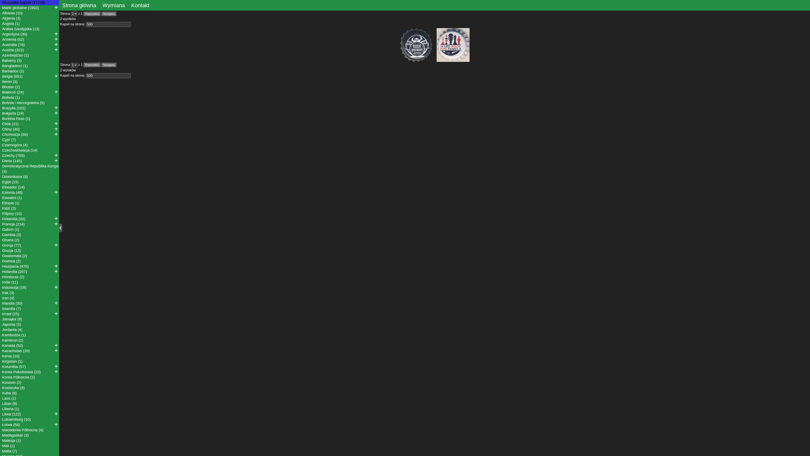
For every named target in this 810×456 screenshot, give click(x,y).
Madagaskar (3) (15, 435)
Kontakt (140, 5)
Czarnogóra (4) (15, 145)
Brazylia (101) (14, 108)
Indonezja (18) (14, 287)
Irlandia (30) (12, 303)
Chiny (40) (11, 129)
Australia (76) (13, 45)
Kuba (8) (9, 393)
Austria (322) (13, 50)
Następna (109, 13)
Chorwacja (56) (15, 134)
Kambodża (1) (14, 335)
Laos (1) (9, 398)
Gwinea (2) (11, 261)
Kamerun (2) (12, 340)
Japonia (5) (11, 324)
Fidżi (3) (9, 208)
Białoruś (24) (13, 92)
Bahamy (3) (12, 60)
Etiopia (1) (10, 203)
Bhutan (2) (11, 87)
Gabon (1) (10, 229)
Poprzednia (92, 13)
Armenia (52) (13, 39)
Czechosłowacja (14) (19, 150)
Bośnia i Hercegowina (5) (23, 103)
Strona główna (79, 5)
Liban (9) (9, 404)
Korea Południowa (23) (21, 372)
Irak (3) (8, 293)
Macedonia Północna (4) (22, 430)
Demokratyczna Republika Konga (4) (30, 169)
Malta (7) (9, 451)
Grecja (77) (11, 245)
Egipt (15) (10, 182)
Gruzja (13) (11, 250)
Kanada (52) (12, 345)
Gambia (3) (11, 235)
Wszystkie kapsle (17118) (23, 2)
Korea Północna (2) (18, 377)
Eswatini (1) (12, 198)
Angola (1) (11, 24)
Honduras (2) (13, 277)
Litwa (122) (11, 414)
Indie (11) (10, 282)
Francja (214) (13, 224)
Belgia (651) (12, 76)
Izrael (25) (10, 314)
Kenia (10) (11, 356)
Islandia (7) (11, 309)
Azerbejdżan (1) (15, 55)
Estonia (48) (12, 192)
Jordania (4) (12, 330)
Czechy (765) (13, 155)
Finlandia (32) (13, 219)
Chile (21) (10, 124)
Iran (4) (8, 298)
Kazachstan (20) (16, 351)
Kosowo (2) (11, 382)
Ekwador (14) (13, 187)
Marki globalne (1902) (20, 8)
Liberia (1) (10, 409)
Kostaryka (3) (13, 388)
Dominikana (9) (15, 177)
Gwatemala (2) (14, 256)
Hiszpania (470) (15, 266)
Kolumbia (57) (14, 367)
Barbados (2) (13, 71)
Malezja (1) (11, 440)
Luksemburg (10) (16, 419)
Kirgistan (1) (12, 361)
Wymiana (114, 5)
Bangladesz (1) (15, 66)
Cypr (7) (9, 140)
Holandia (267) (14, 272)
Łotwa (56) (11, 425)
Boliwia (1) (11, 97)
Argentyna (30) (14, 34)
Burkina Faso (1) (16, 119)
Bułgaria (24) (13, 113)
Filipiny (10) (12, 214)
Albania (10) (12, 13)
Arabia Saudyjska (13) (20, 29)
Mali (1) (8, 446)
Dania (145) (12, 161)
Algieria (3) (11, 18)
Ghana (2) (10, 240)
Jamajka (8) (12, 319)
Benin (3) (10, 82)
